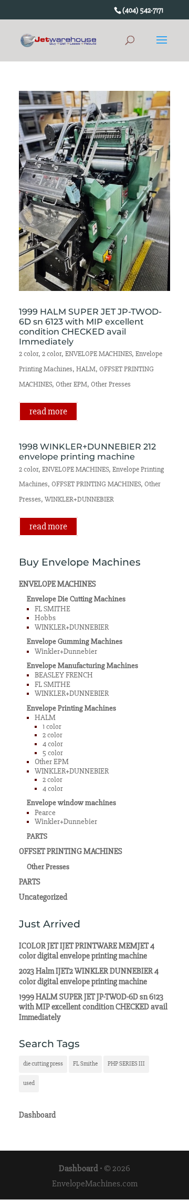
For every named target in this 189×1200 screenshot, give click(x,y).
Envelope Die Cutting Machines (76, 599)
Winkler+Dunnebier (66, 651)
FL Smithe (85, 1064)
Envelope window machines (71, 803)
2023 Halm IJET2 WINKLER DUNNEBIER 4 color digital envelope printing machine (89, 976)
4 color (53, 743)
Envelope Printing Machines (71, 708)
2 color (28, 353)
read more (48, 411)
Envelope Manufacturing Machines (82, 666)
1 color (52, 726)
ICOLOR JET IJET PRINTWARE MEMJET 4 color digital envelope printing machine (86, 951)
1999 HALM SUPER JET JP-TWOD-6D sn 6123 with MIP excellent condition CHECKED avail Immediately (90, 327)
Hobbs (45, 617)
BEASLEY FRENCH (64, 675)
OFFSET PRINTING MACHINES (96, 483)
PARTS (37, 836)
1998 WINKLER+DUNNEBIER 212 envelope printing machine (87, 452)
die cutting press (43, 1064)
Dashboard (37, 1115)
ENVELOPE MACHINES (98, 353)
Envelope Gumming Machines (74, 641)
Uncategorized (43, 897)
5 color (53, 752)
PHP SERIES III (126, 1064)
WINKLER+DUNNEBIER (79, 499)
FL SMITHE (52, 608)
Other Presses (111, 384)
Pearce (45, 812)
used (29, 1083)
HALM (86, 368)
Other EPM (71, 384)
